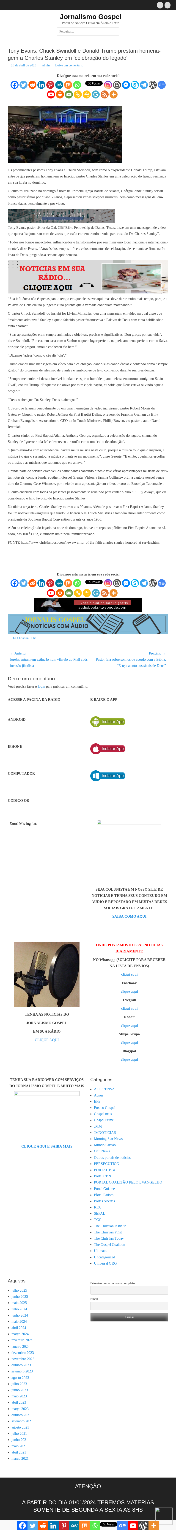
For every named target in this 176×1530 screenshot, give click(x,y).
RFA (97, 1207)
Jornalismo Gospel (90, 16)
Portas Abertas (104, 1201)
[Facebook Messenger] (126, 85)
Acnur (98, 1095)
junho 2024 (19, 1315)
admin (46, 65)
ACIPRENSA (104, 1089)
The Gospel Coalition (109, 1244)
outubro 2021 (21, 1415)
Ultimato (100, 1251)
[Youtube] (51, 94)
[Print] (60, 94)
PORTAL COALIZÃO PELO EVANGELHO (128, 1182)
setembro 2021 (22, 1421)
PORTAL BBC (105, 1170)
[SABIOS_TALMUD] (61, 221)
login (41, 686)
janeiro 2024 (20, 1346)
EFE (97, 1101)
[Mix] (68, 85)
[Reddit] (32, 85)
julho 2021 (19, 1433)
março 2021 (20, 1458)
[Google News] (162, 85)
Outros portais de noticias (112, 1157)
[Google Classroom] (87, 94)
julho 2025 (19, 1290)
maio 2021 (19, 1446)
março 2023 (20, 1409)
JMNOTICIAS (105, 1133)
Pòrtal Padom (103, 1195)
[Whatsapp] (77, 85)
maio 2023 (19, 1396)
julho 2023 (19, 1384)
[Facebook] (15, 85)
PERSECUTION (106, 1164)
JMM (98, 1126)
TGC (98, 1220)
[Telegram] (144, 85)
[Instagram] (108, 85)
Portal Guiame (104, 1189)
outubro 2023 (21, 1365)
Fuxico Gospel (104, 1108)
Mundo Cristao (105, 1145)
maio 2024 (19, 1321)
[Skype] (135, 85)
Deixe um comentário (69, 65)
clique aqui (129, 991)
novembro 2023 (22, 1359)
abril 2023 (18, 1402)
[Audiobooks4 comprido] (88, 611)
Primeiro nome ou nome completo (112, 1283)
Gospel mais (103, 1114)
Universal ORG (105, 1263)
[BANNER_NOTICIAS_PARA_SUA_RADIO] (88, 293)
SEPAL (99, 1213)
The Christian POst (23, 638)
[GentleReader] (96, 94)
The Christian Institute (110, 1226)
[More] (114, 94)
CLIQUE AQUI (47, 1040)
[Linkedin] (41, 85)
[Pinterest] (50, 85)
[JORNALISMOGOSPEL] (88, 632)
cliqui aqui (129, 974)
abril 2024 (18, 1328)
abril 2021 (18, 1452)
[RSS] (105, 94)
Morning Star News (108, 1139)
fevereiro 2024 (22, 1340)
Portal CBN (102, 1176)
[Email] (69, 94)
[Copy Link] (78, 94)
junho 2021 (19, 1440)
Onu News (102, 1151)
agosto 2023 (20, 1378)
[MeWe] (59, 85)
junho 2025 (19, 1296)
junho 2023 (19, 1390)
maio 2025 (19, 1303)
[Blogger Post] (117, 85)
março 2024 (20, 1334)
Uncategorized (104, 1257)
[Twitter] (23, 85)
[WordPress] (153, 85)
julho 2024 (19, 1309)
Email (94, 1299)
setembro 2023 (22, 1371)
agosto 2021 (20, 1427)
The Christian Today (109, 1238)
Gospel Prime (104, 1120)
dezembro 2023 (22, 1353)
